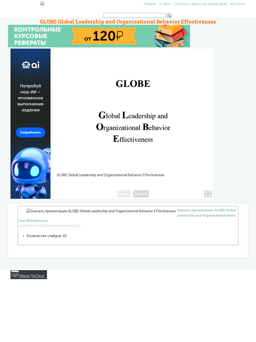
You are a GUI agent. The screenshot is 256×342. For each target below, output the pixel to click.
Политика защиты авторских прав (200, 4)
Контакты (238, 4)
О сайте (165, 4)
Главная (150, 4)
